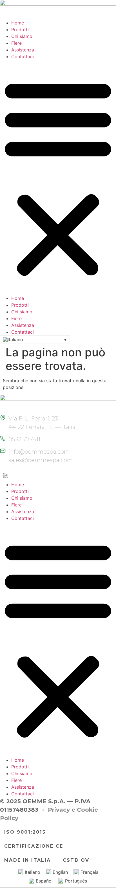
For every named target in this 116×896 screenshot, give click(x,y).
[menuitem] (35, 339)
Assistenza (22, 50)
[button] (58, 177)
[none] (35, 339)
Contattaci (22, 56)
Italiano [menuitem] (32, 872)
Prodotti (20, 29)
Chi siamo (21, 36)
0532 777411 (24, 439)
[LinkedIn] (5, 475)
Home (17, 23)
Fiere (16, 43)
